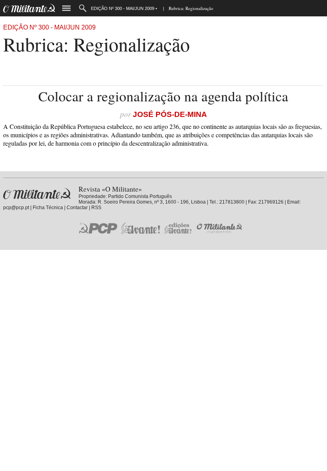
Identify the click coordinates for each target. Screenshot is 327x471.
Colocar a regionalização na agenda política (163, 96)
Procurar (83, 8)
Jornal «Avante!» (140, 228)
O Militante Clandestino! (220, 228)
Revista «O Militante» (37, 194)
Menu (66, 8)
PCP (98, 228)
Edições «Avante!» (178, 228)
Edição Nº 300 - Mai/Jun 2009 (49, 27)
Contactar (77, 207)
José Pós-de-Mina (170, 114)
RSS (96, 207)
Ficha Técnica (48, 207)
